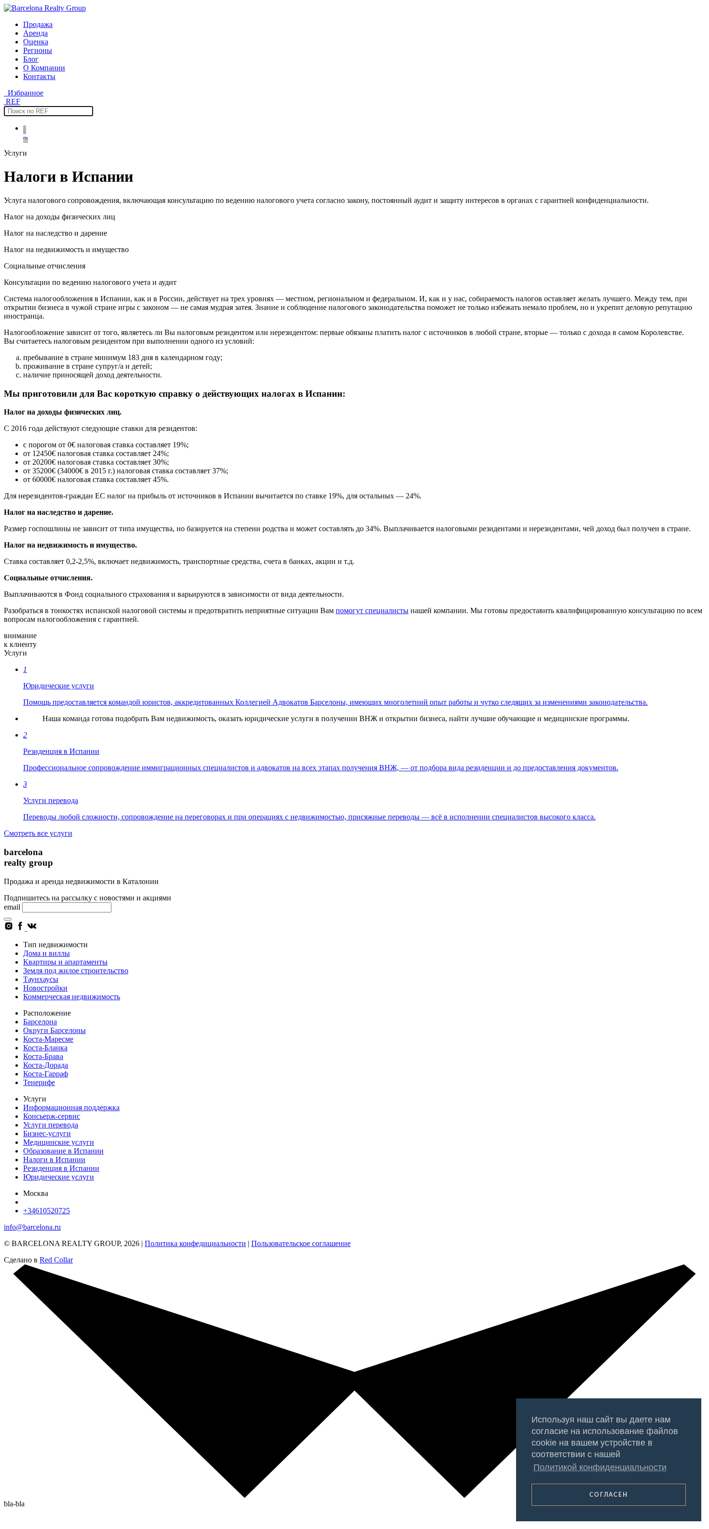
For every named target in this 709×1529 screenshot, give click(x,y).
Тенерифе (39, 1082)
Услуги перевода (50, 1125)
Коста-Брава (43, 1056)
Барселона (40, 1022)
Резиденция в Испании (61, 1168)
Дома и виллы (46, 953)
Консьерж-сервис (51, 1116)
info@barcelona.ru (32, 1227)
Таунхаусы (40, 979)
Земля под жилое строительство (75, 970)
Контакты (39, 76)
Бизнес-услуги (47, 1133)
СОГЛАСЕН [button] (608, 1495)
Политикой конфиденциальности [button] (600, 1467)
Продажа (38, 24)
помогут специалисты (372, 610)
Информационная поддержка (71, 1107)
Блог (31, 59)
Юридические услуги (58, 1177)
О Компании (44, 68)
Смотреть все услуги (38, 833)
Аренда (35, 33)
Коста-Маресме (48, 1039)
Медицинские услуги (58, 1142)
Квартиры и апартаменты (65, 962)
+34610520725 (46, 1211)
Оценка (35, 42)
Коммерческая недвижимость (71, 997)
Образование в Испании (63, 1151)
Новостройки (45, 988)
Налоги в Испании (54, 1159)
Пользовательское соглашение (301, 1243)
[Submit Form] (8, 919)
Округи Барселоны (54, 1030)
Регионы (37, 50)
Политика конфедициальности (195, 1243)
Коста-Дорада (45, 1065)
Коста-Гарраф (45, 1074)
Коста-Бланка (45, 1048)
